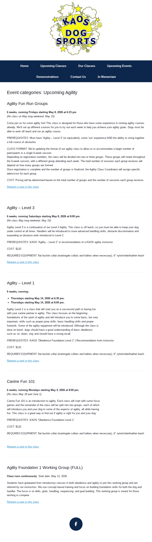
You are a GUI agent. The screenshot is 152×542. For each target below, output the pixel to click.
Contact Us (78, 76)
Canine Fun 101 (21, 381)
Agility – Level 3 (20, 208)
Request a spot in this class (23, 186)
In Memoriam (107, 76)
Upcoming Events (119, 66)
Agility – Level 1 (20, 283)
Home (24, 66)
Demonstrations (47, 76)
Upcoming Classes (53, 66)
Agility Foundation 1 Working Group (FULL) (45, 467)
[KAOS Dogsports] (76, 28)
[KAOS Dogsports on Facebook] (76, 524)
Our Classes (86, 66)
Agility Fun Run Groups (27, 103)
